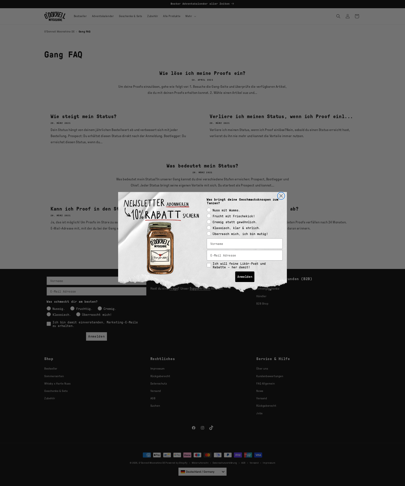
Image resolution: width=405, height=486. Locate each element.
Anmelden (244, 276)
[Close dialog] (281, 196)
